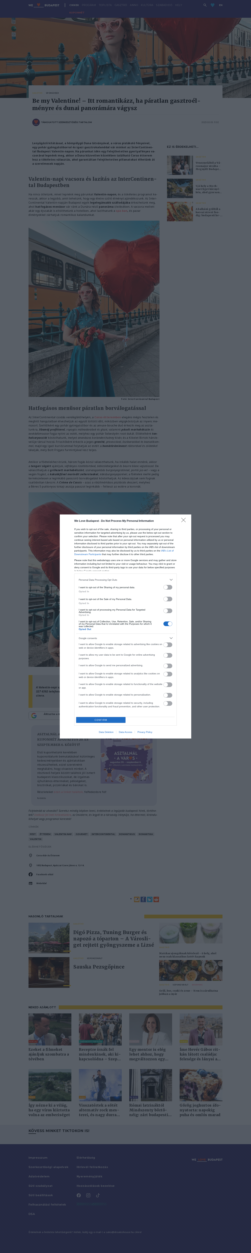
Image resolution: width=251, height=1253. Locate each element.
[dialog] (125, 626)
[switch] (167, 587)
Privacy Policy (144, 732)
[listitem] (125, 580)
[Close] (184, 521)
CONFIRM (101, 720)
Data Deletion (106, 732)
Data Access (125, 732)
